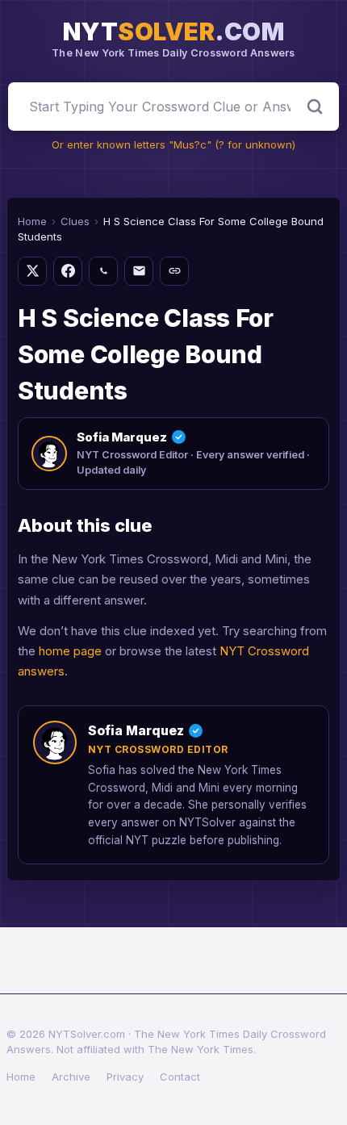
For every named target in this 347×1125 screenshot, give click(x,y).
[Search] (314, 106)
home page (70, 651)
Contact (180, 1076)
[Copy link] (174, 271)
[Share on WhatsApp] (103, 271)
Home (32, 221)
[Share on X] (32, 271)
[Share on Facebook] (67, 271)
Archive (71, 1076)
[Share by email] (138, 271)
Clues (75, 221)
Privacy (125, 1076)
